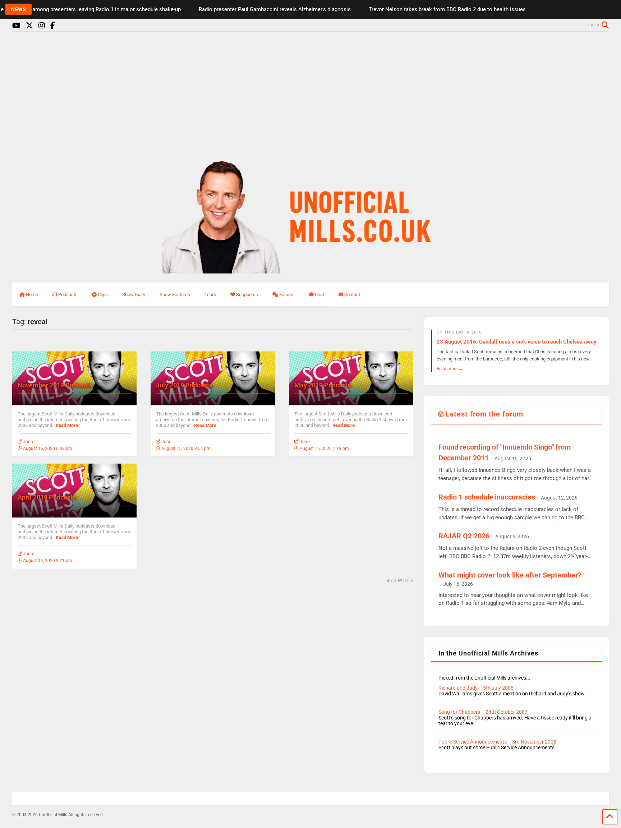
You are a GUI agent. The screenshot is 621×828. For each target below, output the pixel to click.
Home (32, 294)
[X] (29, 25)
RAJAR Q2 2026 (463, 536)
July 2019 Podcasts (184, 385)
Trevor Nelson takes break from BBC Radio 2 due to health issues (433, 9)
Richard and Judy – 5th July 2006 (476, 688)
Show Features (175, 294)
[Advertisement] (310, 92)
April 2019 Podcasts (47, 497)
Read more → (450, 368)
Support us (247, 294)
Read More (67, 425)
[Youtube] (16, 25)
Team (210, 294)
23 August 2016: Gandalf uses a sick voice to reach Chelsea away (517, 342)
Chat (319, 294)
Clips (103, 294)
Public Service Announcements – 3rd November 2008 (497, 742)
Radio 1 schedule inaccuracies (486, 497)
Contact (352, 294)
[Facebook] (52, 25)
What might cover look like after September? (509, 575)
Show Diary (133, 294)
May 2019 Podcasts (322, 385)
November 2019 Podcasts (55, 385)
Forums (287, 294)
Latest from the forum (484, 414)
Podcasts (68, 294)
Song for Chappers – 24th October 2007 (483, 712)
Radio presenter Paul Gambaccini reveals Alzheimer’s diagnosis (261, 9)
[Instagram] (41, 25)
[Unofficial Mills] (310, 270)
